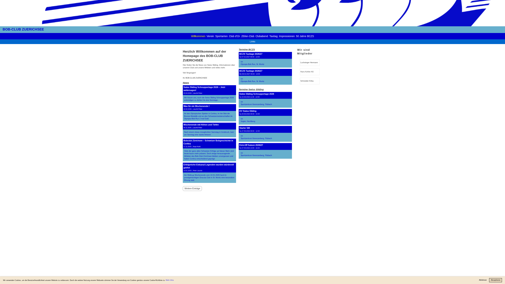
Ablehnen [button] (483, 280)
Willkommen (198, 36)
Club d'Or (234, 36)
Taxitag (273, 36)
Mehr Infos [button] (170, 280)
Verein (210, 36)
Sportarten (221, 36)
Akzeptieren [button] (495, 280)
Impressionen (287, 36)
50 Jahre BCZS (305, 36)
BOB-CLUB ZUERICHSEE (23, 29)
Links (252, 41)
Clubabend (262, 36)
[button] (265, 60)
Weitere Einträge (192, 188)
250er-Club (247, 36)
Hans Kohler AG (307, 72)
